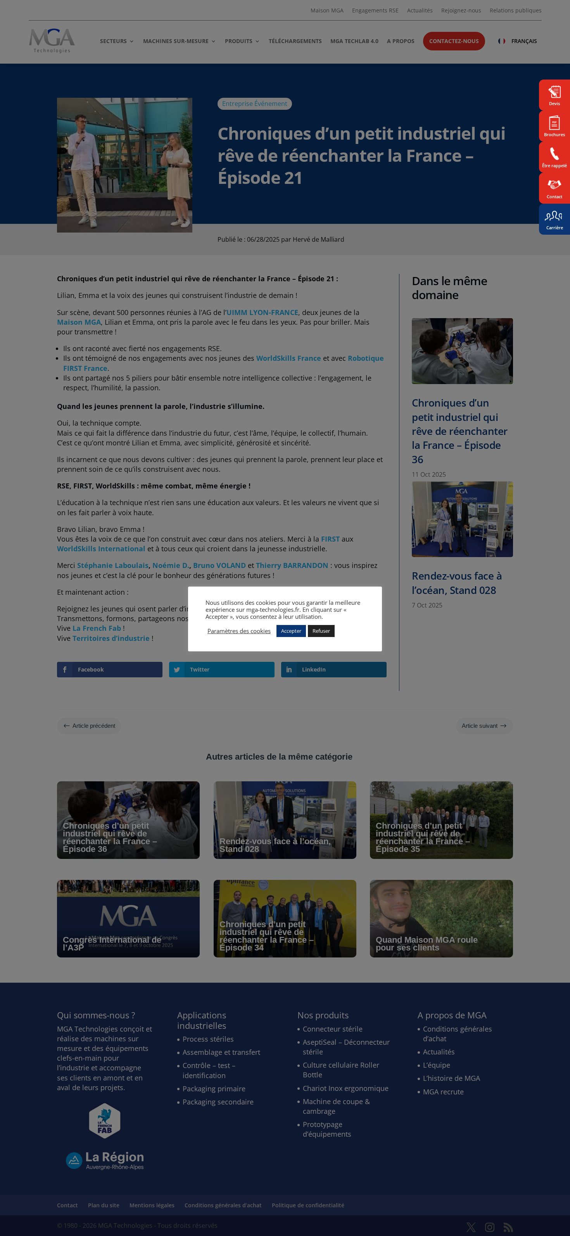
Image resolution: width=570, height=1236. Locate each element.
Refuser (321, 630)
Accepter (291, 630)
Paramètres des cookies (239, 630)
